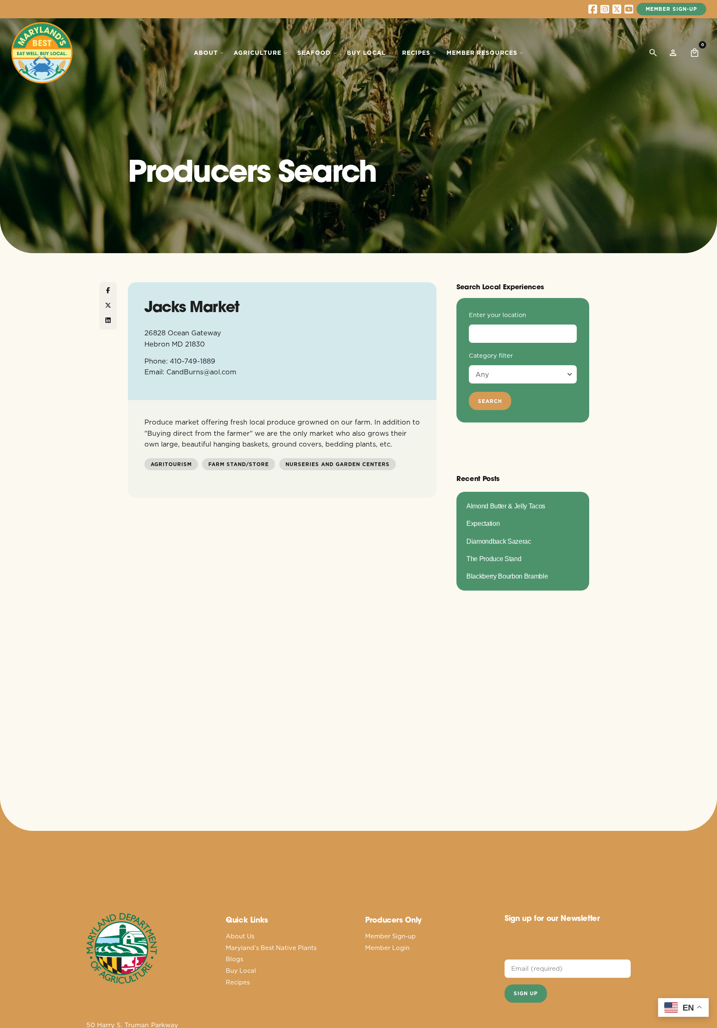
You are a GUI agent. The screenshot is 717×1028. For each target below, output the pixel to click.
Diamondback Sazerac (498, 541)
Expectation (483, 523)
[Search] (653, 53)
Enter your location (497, 315)
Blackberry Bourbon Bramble (507, 576)
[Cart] (694, 52)
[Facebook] (108, 290)
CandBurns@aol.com (201, 371)
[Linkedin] (108, 320)
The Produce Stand (493, 558)
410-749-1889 (192, 361)
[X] (108, 305)
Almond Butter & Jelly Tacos (505, 506)
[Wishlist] (673, 53)
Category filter (491, 356)
